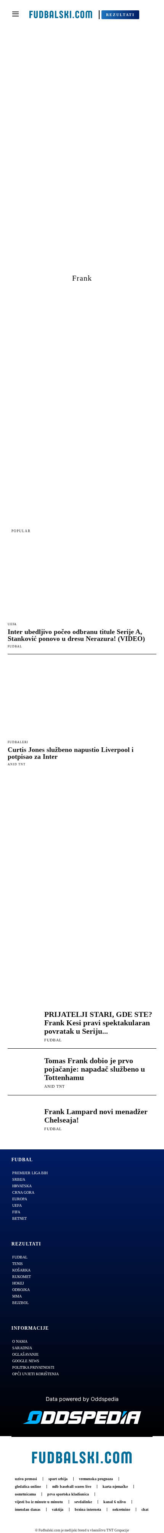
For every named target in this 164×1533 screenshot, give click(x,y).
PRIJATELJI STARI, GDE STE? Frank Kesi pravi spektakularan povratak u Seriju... (98, 1022)
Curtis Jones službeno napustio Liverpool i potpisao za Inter (70, 753)
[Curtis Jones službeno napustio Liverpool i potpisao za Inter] (82, 698)
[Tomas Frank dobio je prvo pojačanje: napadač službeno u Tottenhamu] (24, 1072)
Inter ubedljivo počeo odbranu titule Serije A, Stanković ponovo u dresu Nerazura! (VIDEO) (76, 635)
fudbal (15, 646)
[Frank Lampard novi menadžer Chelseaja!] (24, 1118)
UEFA (12, 624)
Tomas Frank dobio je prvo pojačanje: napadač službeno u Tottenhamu (94, 1069)
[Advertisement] (82, 154)
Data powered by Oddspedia (82, 1399)
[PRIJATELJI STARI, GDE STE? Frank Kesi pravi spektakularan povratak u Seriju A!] (24, 1025)
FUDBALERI (18, 742)
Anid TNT (17, 764)
